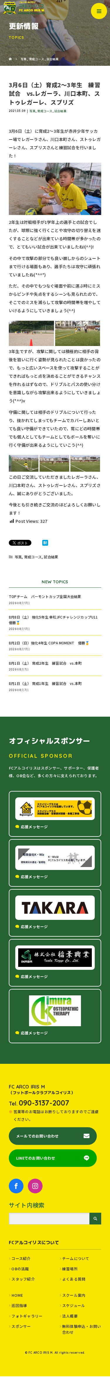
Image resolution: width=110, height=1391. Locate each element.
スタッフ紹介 (23, 1279)
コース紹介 (21, 1258)
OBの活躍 (20, 1268)
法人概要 (70, 1316)
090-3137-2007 (44, 1102)
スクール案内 (73, 1295)
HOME (17, 1295)
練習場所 (70, 1268)
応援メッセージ (34, 826)
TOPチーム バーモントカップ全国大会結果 (47, 596)
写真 (32, 111)
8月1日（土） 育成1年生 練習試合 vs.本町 (45, 683)
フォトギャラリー (27, 1316)
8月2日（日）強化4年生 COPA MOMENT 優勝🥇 (49, 642)
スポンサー (21, 1326)
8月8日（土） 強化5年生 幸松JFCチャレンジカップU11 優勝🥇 (55, 619)
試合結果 (60, 111)
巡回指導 (19, 1305)
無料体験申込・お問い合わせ (81, 1329)
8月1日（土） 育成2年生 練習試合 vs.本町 (45, 663)
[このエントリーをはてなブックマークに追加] (45, 543)
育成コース (44, 111)
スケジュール (73, 1305)
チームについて (75, 1258)
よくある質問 (73, 1279)
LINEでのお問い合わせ (35, 1158)
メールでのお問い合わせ (37, 1136)
